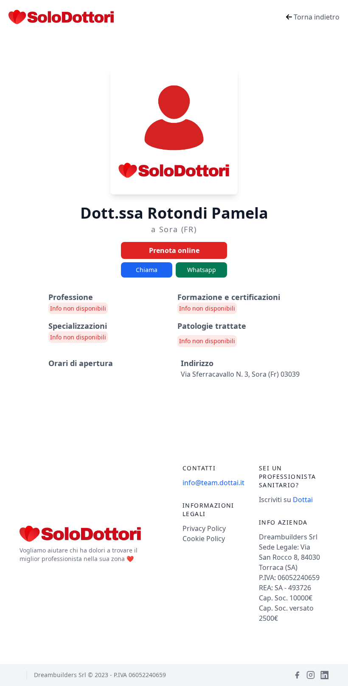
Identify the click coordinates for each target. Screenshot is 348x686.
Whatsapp (201, 270)
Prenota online (174, 250)
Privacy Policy (204, 528)
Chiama (146, 270)
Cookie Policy (203, 538)
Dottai (303, 499)
